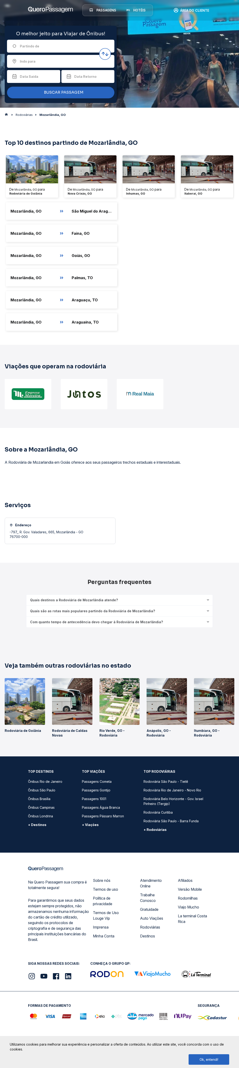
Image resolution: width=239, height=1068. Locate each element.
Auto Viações (151, 918)
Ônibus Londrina (40, 816)
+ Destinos (37, 825)
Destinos (147, 936)
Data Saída (29, 76)
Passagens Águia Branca (101, 807)
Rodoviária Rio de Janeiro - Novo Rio (172, 790)
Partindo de (29, 46)
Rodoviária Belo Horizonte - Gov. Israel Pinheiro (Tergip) (173, 801)
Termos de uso (105, 889)
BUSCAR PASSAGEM (63, 92)
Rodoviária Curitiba (158, 812)
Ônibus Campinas (41, 807)
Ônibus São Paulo (41, 790)
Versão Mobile (190, 889)
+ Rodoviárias (155, 830)
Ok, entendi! (209, 1059)
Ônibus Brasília (39, 799)
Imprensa (101, 927)
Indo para (27, 61)
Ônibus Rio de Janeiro (45, 781)
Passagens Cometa (97, 781)
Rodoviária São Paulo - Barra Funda (171, 821)
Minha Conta (103, 936)
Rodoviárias (150, 927)
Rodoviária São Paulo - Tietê (166, 781)
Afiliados (185, 880)
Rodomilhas (188, 898)
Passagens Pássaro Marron (103, 816)
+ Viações (90, 825)
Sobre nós (101, 880)
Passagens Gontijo (96, 790)
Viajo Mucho (188, 907)
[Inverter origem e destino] (105, 54)
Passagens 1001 (94, 799)
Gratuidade (149, 909)
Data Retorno (85, 76)
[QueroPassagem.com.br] (7, 115)
